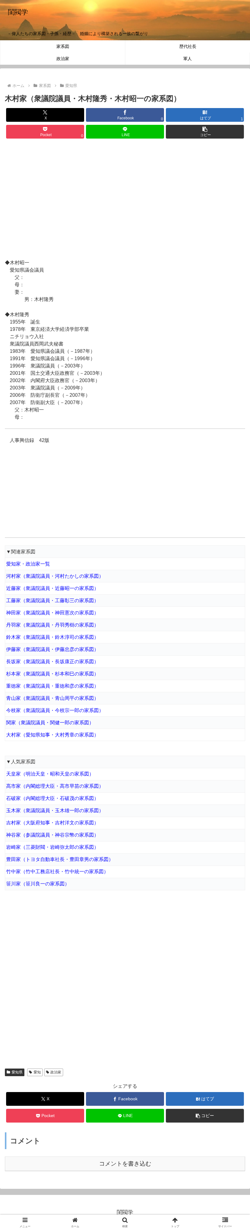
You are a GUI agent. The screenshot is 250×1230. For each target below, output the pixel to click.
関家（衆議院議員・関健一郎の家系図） (50, 722)
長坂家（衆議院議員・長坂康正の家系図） (52, 661)
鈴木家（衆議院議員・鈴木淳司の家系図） (52, 637)
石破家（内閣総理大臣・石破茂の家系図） (52, 798)
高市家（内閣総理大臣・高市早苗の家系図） (55, 786)
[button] (205, 132)
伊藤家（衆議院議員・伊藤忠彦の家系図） (52, 649)
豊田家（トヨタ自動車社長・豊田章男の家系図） (59, 859)
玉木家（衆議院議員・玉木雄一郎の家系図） (55, 810)
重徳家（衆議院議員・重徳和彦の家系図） (52, 686)
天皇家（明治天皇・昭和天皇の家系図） (50, 773)
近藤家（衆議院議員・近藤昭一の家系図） (52, 588)
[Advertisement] (125, 200)
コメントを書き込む (125, 1163)
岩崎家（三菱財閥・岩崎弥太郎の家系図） (52, 847)
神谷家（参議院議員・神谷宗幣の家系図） (52, 834)
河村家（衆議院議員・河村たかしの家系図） (55, 576)
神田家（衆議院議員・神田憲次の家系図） (52, 612)
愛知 (37, 1072)
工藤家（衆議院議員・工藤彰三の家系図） (52, 600)
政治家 (55, 1072)
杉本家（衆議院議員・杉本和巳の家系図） (52, 673)
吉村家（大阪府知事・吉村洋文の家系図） (52, 822)
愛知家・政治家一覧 (28, 563)
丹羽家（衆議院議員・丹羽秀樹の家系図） (52, 625)
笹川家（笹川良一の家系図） (38, 883)
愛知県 (17, 1072)
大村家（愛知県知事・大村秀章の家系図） (52, 734)
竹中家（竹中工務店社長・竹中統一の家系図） (57, 871)
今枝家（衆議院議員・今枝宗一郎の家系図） (55, 710)
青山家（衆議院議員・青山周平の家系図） (52, 698)
